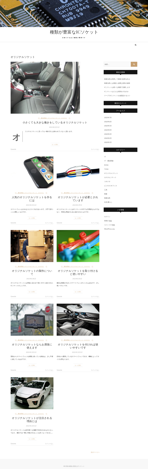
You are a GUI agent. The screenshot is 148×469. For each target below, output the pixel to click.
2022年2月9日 (77, 205)
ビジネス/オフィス (110, 186)
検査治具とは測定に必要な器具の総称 (117, 83)
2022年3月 (108, 134)
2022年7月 (108, 117)
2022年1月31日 (31, 352)
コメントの (109, 225)
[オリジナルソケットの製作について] (32, 246)
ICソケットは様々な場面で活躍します (117, 87)
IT (69, 118)
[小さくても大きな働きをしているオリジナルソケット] (55, 88)
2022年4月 (108, 130)
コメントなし (95, 149)
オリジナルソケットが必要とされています (78, 198)
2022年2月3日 (77, 279)
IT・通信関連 (42, 118)
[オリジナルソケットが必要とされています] (78, 172)
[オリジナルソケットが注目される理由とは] (32, 393)
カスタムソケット (110, 177)
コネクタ (64, 118)
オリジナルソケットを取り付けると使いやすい (78, 272)
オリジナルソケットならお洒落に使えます (32, 346)
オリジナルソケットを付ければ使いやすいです (78, 346)
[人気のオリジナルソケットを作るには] (32, 172)
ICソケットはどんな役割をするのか (116, 91)
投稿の (108, 221)
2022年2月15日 (54, 127)
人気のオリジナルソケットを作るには (32, 198)
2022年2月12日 (31, 205)
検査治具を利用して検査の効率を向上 (117, 79)
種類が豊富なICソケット (74, 31)
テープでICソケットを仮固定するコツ (117, 95)
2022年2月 (108, 138)
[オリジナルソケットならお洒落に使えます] (32, 320)
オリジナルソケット (54, 118)
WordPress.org (109, 229)
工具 (105, 190)
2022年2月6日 (31, 279)
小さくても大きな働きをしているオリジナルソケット (55, 122)
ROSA (106, 165)
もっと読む (55, 144)
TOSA (106, 169)
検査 (105, 194)
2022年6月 (108, 122)
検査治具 (107, 198)
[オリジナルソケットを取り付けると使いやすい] (78, 246)
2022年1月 (108, 142)
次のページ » (95, 452)
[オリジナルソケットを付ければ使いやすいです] (78, 320)
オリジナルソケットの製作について (32, 272)
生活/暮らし (108, 202)
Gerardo (13, 149)
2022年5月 (108, 126)
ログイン (107, 216)
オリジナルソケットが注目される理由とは (32, 419)
